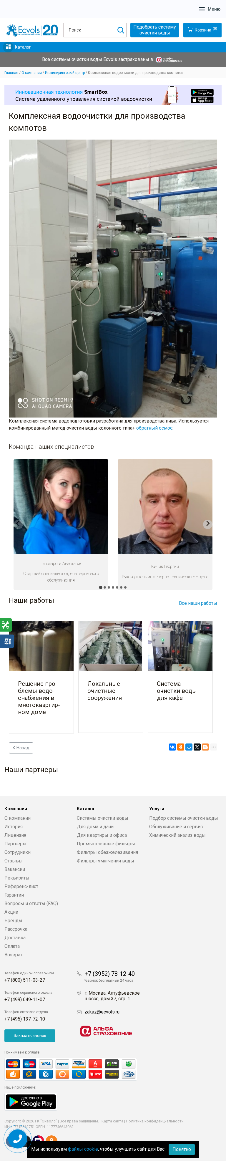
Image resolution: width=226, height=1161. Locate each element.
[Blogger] (205, 747)
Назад (22, 748)
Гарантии (14, 895)
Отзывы (13, 861)
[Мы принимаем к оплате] (76, 1069)
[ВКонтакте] (172, 747)
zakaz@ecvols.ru (101, 1012)
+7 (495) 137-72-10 (24, 1019)
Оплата (12, 946)
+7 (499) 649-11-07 (24, 999)
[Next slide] (207, 524)
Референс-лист (21, 886)
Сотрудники (17, 852)
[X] (197, 747)
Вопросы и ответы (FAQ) (31, 903)
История (13, 826)
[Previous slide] (18, 524)
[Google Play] (30, 1101)
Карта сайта (112, 1121)
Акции (11, 912)
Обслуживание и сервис (176, 826)
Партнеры (15, 844)
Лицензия (15, 835)
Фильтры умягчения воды (105, 861)
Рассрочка (15, 929)
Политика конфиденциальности (155, 1121)
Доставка (15, 937)
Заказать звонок (30, 1035)
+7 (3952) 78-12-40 (109, 973)
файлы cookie (83, 1149)
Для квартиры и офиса (102, 835)
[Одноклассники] (180, 747)
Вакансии (14, 869)
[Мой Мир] (188, 747)
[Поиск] (120, 30)
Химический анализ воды (177, 835)
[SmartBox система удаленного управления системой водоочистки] (113, 95)
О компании (17, 818)
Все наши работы (198, 603)
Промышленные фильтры (106, 844)
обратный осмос (154, 428)
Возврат (13, 955)
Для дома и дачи (95, 826)
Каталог (23, 47)
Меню (214, 9)
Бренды (13, 920)
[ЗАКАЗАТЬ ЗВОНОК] (17, 1139)
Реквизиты (16, 878)
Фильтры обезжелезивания (107, 852)
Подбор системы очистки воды (183, 818)
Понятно (181, 1149)
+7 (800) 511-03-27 (24, 980)
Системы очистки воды (102, 818)
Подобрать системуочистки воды (154, 30)
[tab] (100, 587)
